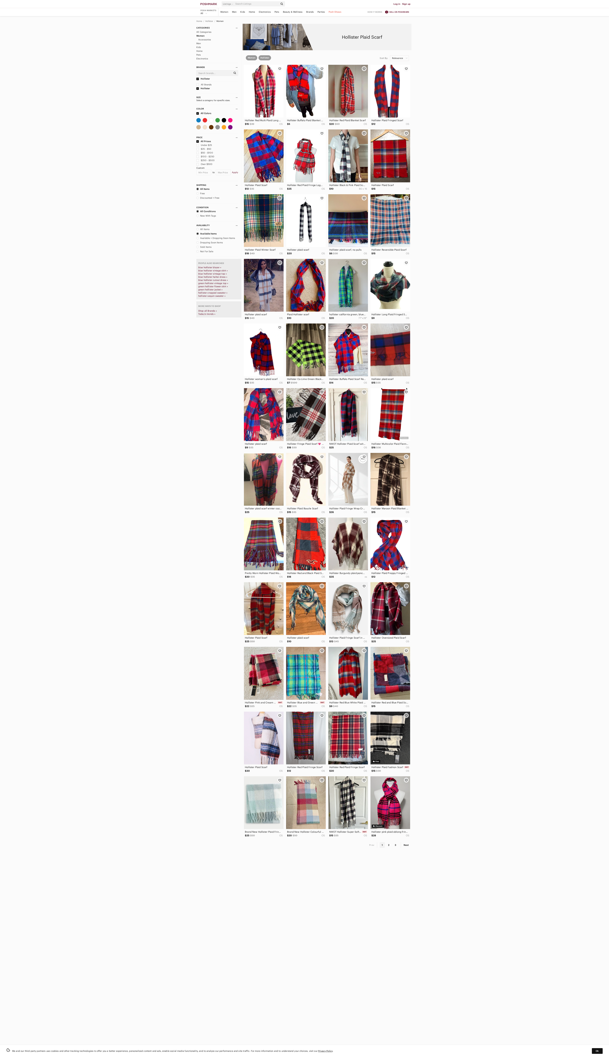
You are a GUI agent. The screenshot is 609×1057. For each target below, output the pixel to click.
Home (252, 11)
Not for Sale (206, 251)
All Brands (206, 84)
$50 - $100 (207, 152)
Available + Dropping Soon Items (217, 238)
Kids (242, 11)
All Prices (206, 141)
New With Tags (208, 215)
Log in (396, 4)
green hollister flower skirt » (213, 286)
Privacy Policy (325, 1051)
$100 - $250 (207, 156)
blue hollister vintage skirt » (213, 270)
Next (406, 845)
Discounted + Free (209, 197)
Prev (371, 845)
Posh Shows (335, 11)
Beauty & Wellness (293, 11)
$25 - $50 (206, 148)
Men (234, 11)
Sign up (406, 4)
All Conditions (208, 211)
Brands (310, 11)
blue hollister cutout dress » (213, 280)
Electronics (265, 11)
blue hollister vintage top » (212, 273)
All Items (205, 189)
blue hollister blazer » (209, 267)
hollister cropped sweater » (212, 292)
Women (224, 11)
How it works (374, 12)
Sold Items (206, 247)
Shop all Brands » (207, 310)
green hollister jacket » (210, 289)
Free (202, 193)
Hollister (209, 21)
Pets (277, 11)
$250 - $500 (208, 160)
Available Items (208, 233)
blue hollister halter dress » (212, 276)
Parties (321, 11)
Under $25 (206, 145)
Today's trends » (206, 314)
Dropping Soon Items (211, 242)
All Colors (205, 113)
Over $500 (206, 164)
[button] (228, 4)
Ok (597, 1051)
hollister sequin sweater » (212, 296)
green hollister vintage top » (213, 283)
